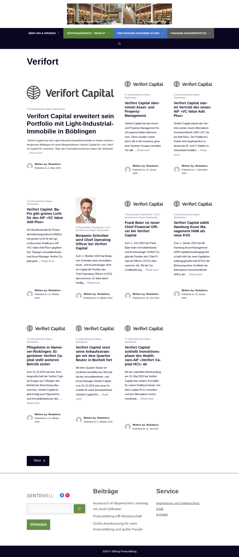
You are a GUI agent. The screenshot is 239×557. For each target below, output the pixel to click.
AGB (159, 509)
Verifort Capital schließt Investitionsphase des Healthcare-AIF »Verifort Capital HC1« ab (143, 355)
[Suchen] (79, 508)
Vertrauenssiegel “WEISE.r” (86, 33)
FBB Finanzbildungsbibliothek (138, 33)
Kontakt (162, 514)
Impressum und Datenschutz (178, 503)
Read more (36, 152)
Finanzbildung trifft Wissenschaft (117, 516)
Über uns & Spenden (42, 33)
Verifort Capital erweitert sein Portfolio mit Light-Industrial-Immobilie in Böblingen (70, 123)
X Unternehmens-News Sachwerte (46, 109)
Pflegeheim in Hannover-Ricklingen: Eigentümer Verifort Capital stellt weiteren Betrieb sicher (45, 355)
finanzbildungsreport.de (188, 33)
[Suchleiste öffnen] (119, 43)
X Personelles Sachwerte (89, 227)
